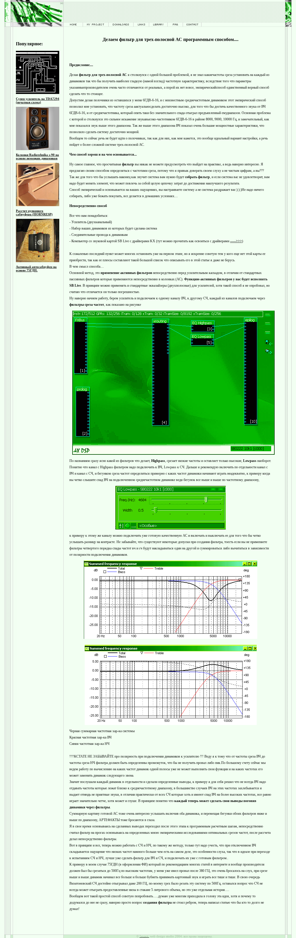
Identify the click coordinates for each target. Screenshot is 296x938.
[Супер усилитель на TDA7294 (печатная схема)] (37, 93)
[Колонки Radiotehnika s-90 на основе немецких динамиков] (37, 149)
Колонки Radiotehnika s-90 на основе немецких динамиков (37, 156)
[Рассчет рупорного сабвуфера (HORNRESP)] (37, 205)
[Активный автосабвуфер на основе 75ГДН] (37, 261)
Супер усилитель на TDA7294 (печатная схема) (37, 100)
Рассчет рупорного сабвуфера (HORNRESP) (34, 212)
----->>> (236, 241)
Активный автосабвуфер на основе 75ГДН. (36, 268)
